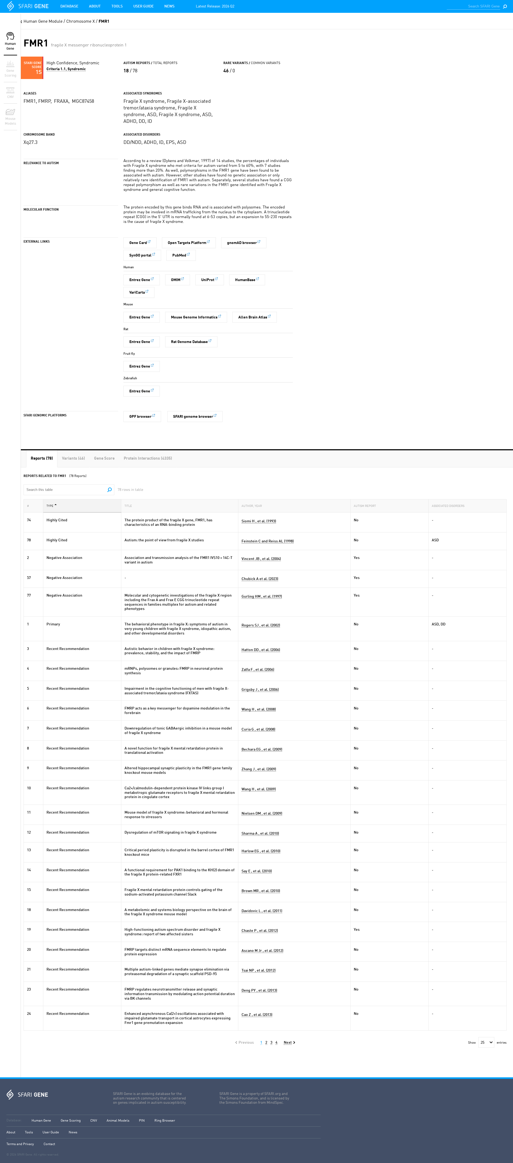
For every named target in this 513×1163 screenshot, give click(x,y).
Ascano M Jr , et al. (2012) (262, 951)
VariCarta (137, 292)
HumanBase (245, 280)
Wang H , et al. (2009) (259, 789)
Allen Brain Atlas (252, 317)
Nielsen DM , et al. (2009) (262, 813)
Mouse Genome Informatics (194, 317)
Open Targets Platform (187, 243)
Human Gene (41, 1120)
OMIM (175, 280)
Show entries (487, 1042)
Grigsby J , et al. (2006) (260, 690)
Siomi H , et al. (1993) (259, 521)
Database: (14, 1120)
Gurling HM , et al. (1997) (262, 596)
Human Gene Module (43, 21)
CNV (93, 1120)
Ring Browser (164, 1120)
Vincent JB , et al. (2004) (261, 559)
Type (49, 506)
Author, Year (252, 506)
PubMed (179, 255)
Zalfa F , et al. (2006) (258, 670)
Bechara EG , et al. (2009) (262, 749)
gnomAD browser (242, 243)
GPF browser (140, 417)
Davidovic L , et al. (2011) (262, 911)
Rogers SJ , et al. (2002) (261, 625)
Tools (117, 6)
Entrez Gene (139, 280)
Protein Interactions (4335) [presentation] (148, 459)
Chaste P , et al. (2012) (260, 931)
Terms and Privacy (20, 1144)
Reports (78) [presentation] (42, 459)
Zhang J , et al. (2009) (259, 769)
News (169, 6)
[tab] (41, 458)
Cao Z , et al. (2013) (257, 1015)
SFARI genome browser (193, 417)
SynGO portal (140, 255)
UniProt (207, 280)
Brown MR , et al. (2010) (261, 891)
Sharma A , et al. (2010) (260, 833)
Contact (49, 1144)
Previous (246, 1042)
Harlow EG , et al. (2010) (261, 851)
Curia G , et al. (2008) (258, 729)
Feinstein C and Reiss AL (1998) (268, 541)
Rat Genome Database (189, 342)
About (95, 6)
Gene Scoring (71, 1120)
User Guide (143, 6)
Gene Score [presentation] (104, 459)
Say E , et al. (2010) (257, 871)
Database (69, 6)
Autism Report (365, 506)
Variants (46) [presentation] (73, 459)
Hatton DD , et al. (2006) (261, 650)
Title (128, 506)
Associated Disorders (448, 506)
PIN (142, 1120)
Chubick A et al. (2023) (260, 579)
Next (288, 1042)
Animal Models (118, 1120)
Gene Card (138, 243)
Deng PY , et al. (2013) (259, 990)
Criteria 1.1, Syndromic (66, 69)
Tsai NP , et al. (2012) (258, 970)
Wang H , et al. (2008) (259, 709)
